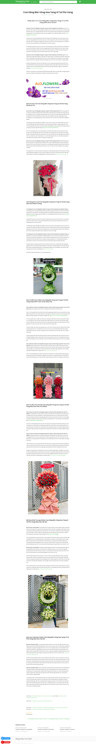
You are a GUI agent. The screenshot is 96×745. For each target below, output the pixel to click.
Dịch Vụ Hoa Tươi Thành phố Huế (45, 569)
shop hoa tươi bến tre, (37, 696)
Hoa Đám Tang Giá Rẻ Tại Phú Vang (46, 729)
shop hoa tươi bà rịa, (62, 707)
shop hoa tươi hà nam (47, 701)
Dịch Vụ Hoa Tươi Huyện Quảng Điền (58, 455)
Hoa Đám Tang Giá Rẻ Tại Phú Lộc (67, 729)
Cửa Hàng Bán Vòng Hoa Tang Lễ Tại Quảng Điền (59, 718)
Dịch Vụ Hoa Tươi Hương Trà (61, 154)
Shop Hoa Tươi (48, 9)
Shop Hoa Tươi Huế (24, 743)
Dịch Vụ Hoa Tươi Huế (48, 249)
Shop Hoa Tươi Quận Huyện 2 (21, 727)
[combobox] (58, 2)
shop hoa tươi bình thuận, (38, 709)
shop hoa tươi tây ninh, (50, 709)
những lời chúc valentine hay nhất (50, 707)
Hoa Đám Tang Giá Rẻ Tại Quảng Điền (24, 729)
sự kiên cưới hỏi (33, 697)
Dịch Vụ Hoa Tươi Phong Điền (36, 68)
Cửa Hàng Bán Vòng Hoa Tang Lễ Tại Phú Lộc (38, 718)
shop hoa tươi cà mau (47, 696)
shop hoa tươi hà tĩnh (37, 701)
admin (47, 14)
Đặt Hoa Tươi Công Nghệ (53, 534)
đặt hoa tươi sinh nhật (37, 707)
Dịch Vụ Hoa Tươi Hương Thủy (50, 350)
